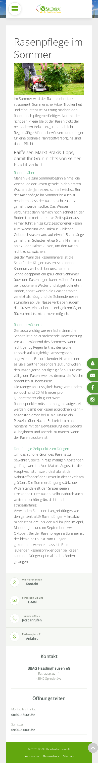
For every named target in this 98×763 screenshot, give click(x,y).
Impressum (31, 756)
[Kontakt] (92, 363)
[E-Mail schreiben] (92, 375)
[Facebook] (92, 387)
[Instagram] (92, 399)
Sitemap (68, 756)
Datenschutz (51, 756)
